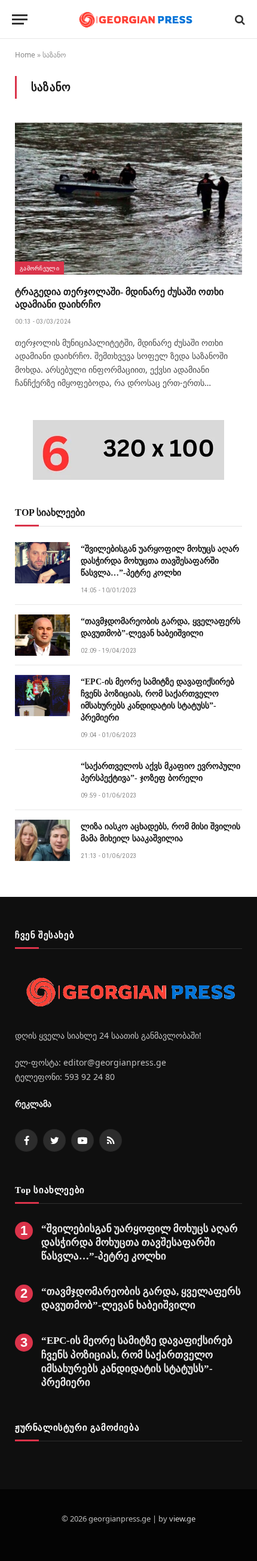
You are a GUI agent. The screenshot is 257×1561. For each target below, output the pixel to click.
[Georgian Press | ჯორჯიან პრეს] (134, 19)
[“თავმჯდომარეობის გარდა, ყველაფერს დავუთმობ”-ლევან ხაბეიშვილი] (42, 635)
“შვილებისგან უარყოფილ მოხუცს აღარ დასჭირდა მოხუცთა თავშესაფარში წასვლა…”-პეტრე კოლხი (160, 560)
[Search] (238, 19)
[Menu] (19, 19)
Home (25, 55)
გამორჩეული (39, 268)
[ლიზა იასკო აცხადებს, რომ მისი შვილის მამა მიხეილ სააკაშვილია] (42, 840)
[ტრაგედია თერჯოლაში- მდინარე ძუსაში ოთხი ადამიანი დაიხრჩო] (128, 198)
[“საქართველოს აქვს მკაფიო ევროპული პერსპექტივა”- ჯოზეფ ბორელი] (42, 780)
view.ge (182, 1518)
